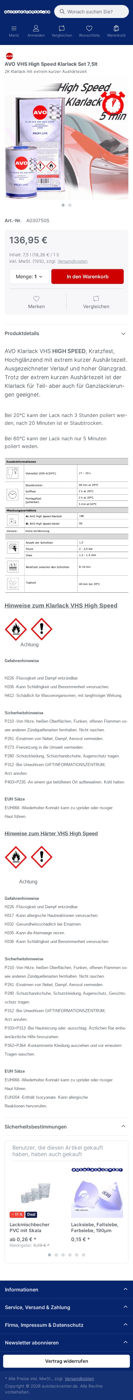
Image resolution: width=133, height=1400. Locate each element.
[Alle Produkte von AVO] (9, 56)
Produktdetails (22, 333)
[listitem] (66, 138)
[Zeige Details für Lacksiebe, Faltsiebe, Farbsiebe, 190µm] (97, 1192)
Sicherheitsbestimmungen (36, 1127)
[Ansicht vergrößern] (66, 138)
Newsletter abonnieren (32, 1342)
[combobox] (91, 11)
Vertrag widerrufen (66, 1361)
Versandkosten (73, 261)
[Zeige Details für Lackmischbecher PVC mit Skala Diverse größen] (36, 1192)
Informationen (21, 1289)
